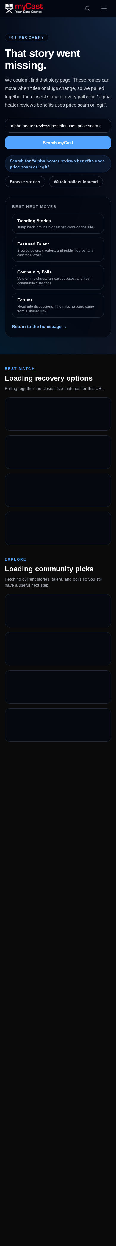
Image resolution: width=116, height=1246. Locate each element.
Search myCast (58, 142)
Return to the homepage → (39, 326)
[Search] (87, 8)
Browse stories (25, 181)
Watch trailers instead (76, 181)
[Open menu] (104, 8)
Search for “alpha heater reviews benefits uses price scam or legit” (57, 163)
